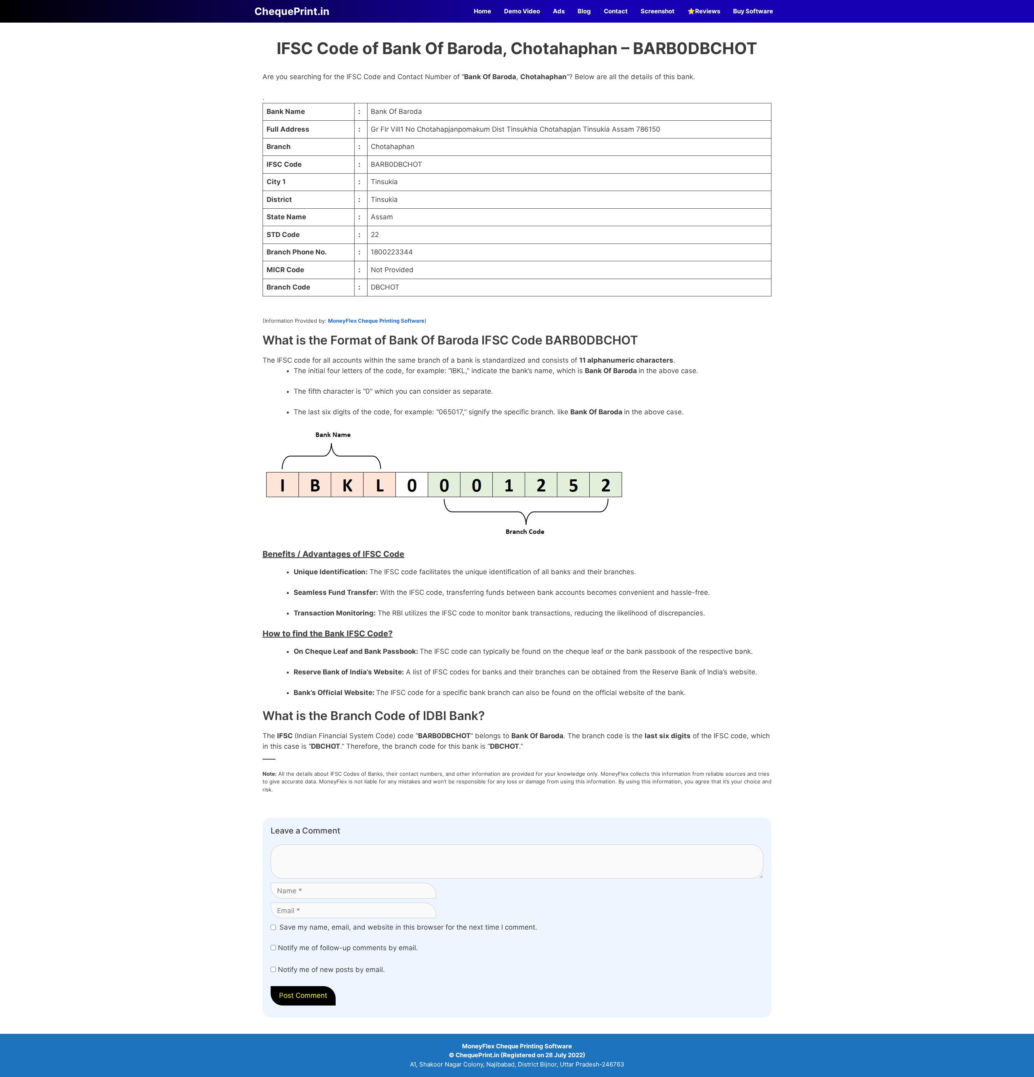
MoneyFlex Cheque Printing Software (376, 320)
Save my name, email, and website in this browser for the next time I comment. (408, 927)
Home (482, 11)
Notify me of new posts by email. (331, 970)
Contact (616, 11)
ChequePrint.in (292, 11)
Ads (559, 11)
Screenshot (658, 11)
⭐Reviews (703, 11)
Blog (584, 11)
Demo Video (522, 11)
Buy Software (753, 11)
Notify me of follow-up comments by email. (348, 948)
